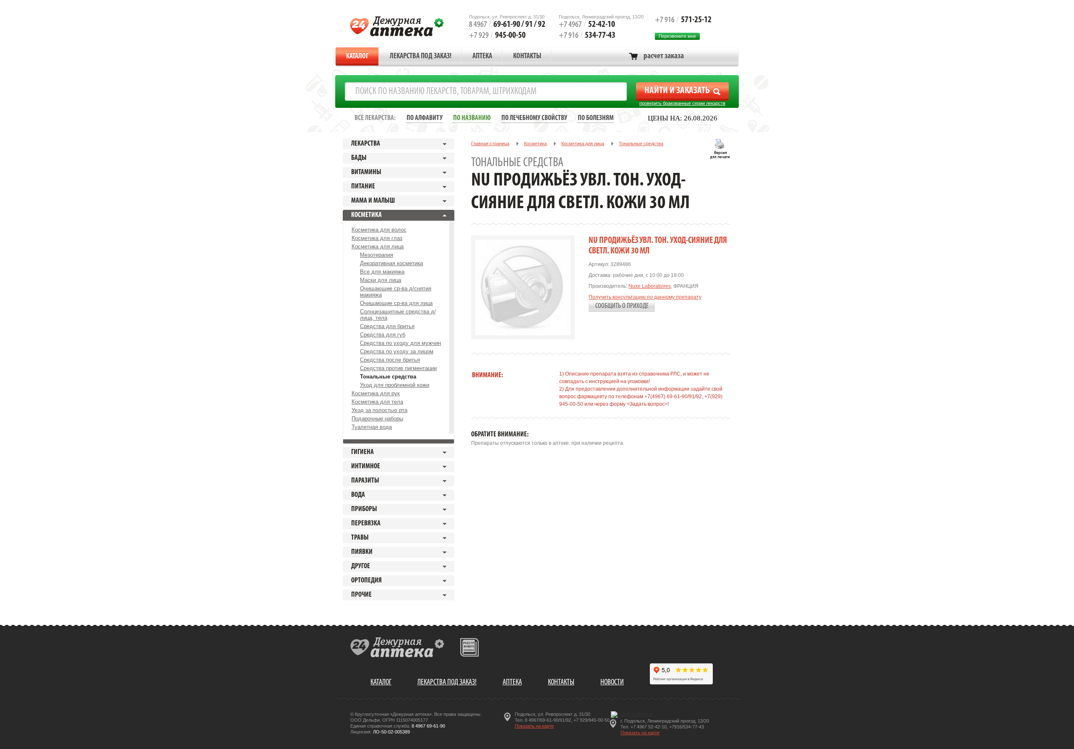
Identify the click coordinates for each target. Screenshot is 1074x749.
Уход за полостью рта (379, 410)
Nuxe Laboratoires (649, 286)
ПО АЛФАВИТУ (425, 118)
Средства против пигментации (398, 368)
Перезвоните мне (677, 36)
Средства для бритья (387, 326)
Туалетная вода (372, 427)
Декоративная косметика (391, 263)
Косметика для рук (376, 393)
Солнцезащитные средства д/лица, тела (398, 314)
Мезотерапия (376, 255)
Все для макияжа (382, 272)
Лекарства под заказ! (420, 56)
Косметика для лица (378, 246)
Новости (612, 682)
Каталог (357, 56)
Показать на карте (534, 725)
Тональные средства (388, 376)
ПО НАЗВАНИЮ (472, 118)
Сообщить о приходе (622, 306)
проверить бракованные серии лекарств (682, 103)
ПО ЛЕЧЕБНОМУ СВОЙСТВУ (534, 118)
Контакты (527, 56)
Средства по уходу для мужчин (400, 343)
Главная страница (490, 143)
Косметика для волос (379, 230)
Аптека (482, 56)
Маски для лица (380, 280)
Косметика (535, 143)
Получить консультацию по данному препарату (645, 297)
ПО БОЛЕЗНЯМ (596, 118)
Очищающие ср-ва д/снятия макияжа (395, 291)
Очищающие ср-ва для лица (396, 303)
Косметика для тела (377, 402)
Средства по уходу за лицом (396, 351)
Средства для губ (382, 334)
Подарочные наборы (377, 418)
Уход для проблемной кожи (394, 385)
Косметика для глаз (377, 238)
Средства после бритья (390, 360)
